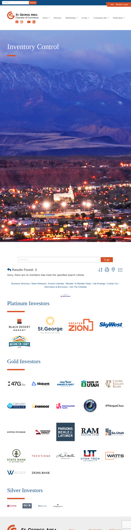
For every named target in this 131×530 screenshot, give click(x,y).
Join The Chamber (78, 287)
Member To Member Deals (78, 283)
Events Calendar (56, 283)
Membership (71, 18)
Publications (118, 18)
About (45, 18)
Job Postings (99, 283)
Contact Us (112, 283)
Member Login (122, 4)
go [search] (108, 259)
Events (85, 18)
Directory (57, 18)
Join (112, 4)
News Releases (38, 283)
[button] (9, 270)
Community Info (100, 18)
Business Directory (20, 283)
